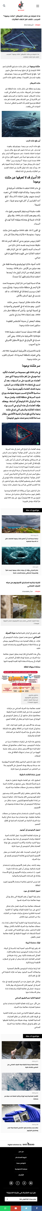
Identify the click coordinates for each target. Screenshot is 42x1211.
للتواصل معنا (21, 1163)
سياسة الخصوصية (21, 1169)
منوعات (37, 24)
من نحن (21, 1151)
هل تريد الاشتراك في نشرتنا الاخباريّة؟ (21, 1192)
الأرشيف (21, 1174)
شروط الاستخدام (21, 1157)
